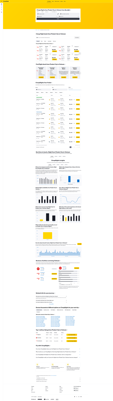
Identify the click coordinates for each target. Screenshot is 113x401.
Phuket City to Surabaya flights (55, 326)
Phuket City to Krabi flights (40, 321)
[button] (1, 1)
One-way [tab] (54, 41)
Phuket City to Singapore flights (70, 316)
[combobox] (38, 11)
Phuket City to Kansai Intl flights (40, 317)
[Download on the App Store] (76, 390)
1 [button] (70, 147)
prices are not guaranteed (53, 375)
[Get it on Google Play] (76, 388)
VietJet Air (41, 277)
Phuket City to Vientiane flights (40, 326)
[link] (41, 77)
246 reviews (64, 269)
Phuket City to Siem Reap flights (70, 321)
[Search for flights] (1, 4)
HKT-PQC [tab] (60, 156)
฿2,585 (67, 10)
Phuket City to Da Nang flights (55, 321)
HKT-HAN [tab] (64, 156)
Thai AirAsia (42, 267)
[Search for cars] (1, 8)
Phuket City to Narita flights (69, 317)
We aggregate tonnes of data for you (41, 379)
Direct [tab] (45, 41)
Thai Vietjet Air (42, 272)
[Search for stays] (1, 6)
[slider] (80, 89)
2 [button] (72, 147)
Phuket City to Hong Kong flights (55, 317)
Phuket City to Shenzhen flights (70, 323)
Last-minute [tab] (49, 41)
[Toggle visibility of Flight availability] (70, 184)
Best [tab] (41, 41)
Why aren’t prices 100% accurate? (41, 381)
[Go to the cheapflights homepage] (6, 1)
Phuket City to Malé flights (40, 322)
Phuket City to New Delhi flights (70, 322)
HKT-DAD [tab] (56, 156)
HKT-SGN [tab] (52, 156)
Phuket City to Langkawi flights (40, 323)
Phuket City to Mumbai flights (55, 322)
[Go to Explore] (1, 10)
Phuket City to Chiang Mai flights (55, 316)
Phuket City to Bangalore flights (55, 323)
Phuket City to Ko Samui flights (40, 316)
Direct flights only (54, 11)
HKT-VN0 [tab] (50, 164)
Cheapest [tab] (38, 41)
